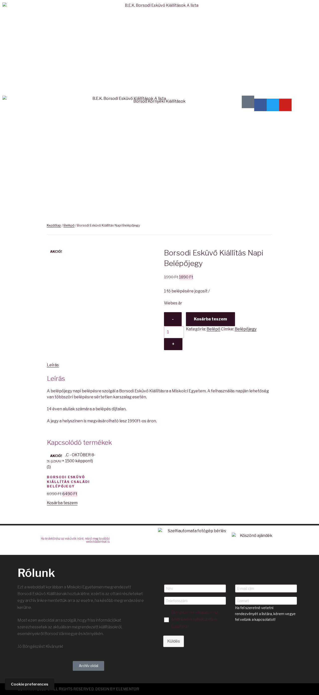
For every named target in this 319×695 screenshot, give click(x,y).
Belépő (69, 225)
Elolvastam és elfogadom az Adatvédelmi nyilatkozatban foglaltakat (194, 619)
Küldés (173, 641)
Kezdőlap (54, 225)
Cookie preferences (29, 684)
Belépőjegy (245, 329)
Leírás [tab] (53, 365)
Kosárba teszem (210, 319)
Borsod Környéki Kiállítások (159, 101)
